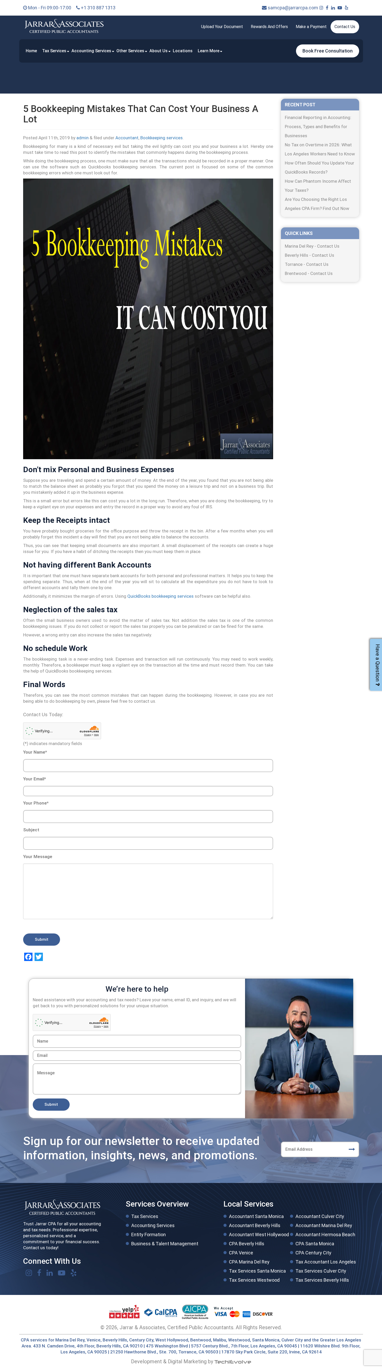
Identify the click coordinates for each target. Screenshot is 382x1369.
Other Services (130, 50)
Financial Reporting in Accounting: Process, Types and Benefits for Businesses (318, 126)
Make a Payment (311, 26)
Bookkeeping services (161, 137)
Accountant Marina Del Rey (323, 1225)
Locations (183, 50)
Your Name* (35, 752)
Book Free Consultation (327, 51)
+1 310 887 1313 (97, 7)
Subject (31, 829)
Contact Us (344, 26)
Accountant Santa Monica (256, 1216)
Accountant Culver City (319, 1216)
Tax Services (54, 50)
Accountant (127, 137)
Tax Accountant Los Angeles (325, 1262)
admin (82, 137)
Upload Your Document (222, 26)
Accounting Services (91, 50)
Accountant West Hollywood (259, 1234)
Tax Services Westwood (254, 1280)
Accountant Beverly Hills (254, 1225)
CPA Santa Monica (314, 1243)
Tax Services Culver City (320, 1271)
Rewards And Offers (269, 26)
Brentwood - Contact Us (309, 273)
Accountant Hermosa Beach (325, 1234)
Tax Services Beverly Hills (322, 1280)
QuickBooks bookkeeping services (160, 596)
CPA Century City (313, 1252)
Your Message (37, 856)
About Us (158, 50)
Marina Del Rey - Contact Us (312, 246)
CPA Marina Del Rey (249, 1262)
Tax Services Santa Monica (257, 1271)
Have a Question (377, 662)
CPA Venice (241, 1252)
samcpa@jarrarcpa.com (292, 7)
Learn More (208, 50)
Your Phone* (36, 803)
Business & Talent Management (164, 1243)
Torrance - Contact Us (306, 264)
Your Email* (34, 778)
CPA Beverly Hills (246, 1243)
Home (31, 50)
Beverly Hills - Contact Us (309, 255)
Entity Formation (148, 1234)
